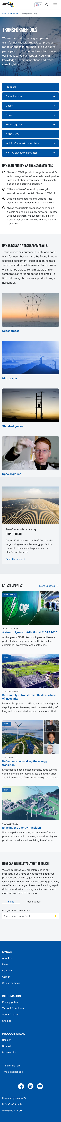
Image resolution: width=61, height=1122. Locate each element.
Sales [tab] (11, 901)
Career (6, 976)
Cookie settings (11, 983)
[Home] (17, 4)
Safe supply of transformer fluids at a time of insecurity (29, 697)
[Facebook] (21, 1086)
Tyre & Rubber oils (12, 1071)
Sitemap (6, 1020)
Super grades (10, 330)
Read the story (14, 559)
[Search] (47, 5)
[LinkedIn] (30, 1086)
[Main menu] (55, 4)
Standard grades (12, 426)
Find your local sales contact (16, 910)
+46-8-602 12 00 (12, 1110)
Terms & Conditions (13, 1008)
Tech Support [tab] (33, 901)
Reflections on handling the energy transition (24, 763)
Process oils (9, 1052)
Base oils (7, 1046)
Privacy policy (10, 1002)
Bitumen (6, 1039)
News (5, 964)
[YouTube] (40, 1086)
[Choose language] (38, 4)
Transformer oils (11, 1065)
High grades (10, 378)
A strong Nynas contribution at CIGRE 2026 (29, 632)
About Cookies (10, 1014)
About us (7, 958)
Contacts (7, 970)
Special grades (11, 473)
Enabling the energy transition (21, 827)
